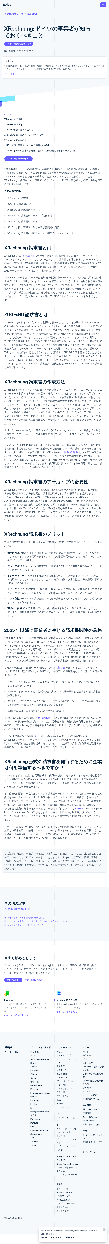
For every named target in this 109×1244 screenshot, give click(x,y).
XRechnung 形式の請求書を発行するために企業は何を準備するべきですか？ (41, 150)
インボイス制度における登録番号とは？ (25, 925)
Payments (35, 1119)
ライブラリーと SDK (66, 1203)
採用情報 (87, 1113)
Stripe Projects (63, 1207)
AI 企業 (60, 1103)
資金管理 (61, 1092)
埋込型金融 (62, 1073)
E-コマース (61, 1070)
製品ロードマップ (91, 1109)
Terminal (34, 1141)
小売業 (60, 1150)
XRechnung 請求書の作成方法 (18, 129)
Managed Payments (39, 1111)
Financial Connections (40, 1092)
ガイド (86, 1051)
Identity (34, 1096)
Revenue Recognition (40, 1130)
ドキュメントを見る (66, 1012)
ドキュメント (63, 1188)
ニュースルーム (90, 1117)
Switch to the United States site (56, 1237)
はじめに (8, 114)
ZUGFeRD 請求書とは (14, 124)
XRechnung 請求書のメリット (18, 140)
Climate (33, 1074)
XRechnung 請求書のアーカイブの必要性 (24, 134)
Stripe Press (88, 1120)
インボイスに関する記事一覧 (17, 908)
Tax (32, 1137)
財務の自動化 (63, 1077)
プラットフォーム (65, 1096)
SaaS (59, 1099)
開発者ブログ (63, 1211)
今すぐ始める (12, 980)
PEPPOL (79, 808)
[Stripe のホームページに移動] (7, 1047)
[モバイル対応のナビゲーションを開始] (103, 4)
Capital (33, 1066)
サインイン (88, 1152)
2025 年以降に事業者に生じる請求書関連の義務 (27, 145)
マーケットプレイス (66, 1088)
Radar (33, 1126)
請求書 (62, 667)
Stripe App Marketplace (67, 1164)
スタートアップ (64, 1055)
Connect (34, 1078)
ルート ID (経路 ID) (68, 452)
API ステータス (63, 1196)
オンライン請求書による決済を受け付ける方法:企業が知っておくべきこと (41, 921)
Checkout (34, 1070)
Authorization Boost (39, 1059)
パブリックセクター (66, 1146)
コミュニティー (90, 1063)
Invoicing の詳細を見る (15, 1015)
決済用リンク (36, 1115)
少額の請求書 (43, 717)
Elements (34, 1089)
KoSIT (36, 735)
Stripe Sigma (36, 1134)
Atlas (32, 1055)
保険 (59, 1125)
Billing (33, 1063)
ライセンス (88, 1087)
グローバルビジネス (66, 1081)
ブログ (86, 1059)
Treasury (34, 1145)
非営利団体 (62, 1135)
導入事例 (87, 1055)
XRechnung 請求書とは (15, 119)
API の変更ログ (63, 1199)
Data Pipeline (36, 1085)
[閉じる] (104, 1230)
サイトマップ (89, 1091)
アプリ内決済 (63, 1084)
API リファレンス (64, 1192)
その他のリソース (13, 13)
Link (32, 1107)
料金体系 (34, 1051)
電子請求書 (28, 255)
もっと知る (9, 74)
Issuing (33, 1104)
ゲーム (60, 1114)
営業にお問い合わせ (34, 980)
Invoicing (32, 13)
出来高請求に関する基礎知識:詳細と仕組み (26, 917)
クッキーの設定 (90, 1095)
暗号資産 (34, 1081)
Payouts (34, 1122)
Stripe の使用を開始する (17, 43)
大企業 (60, 1051)
